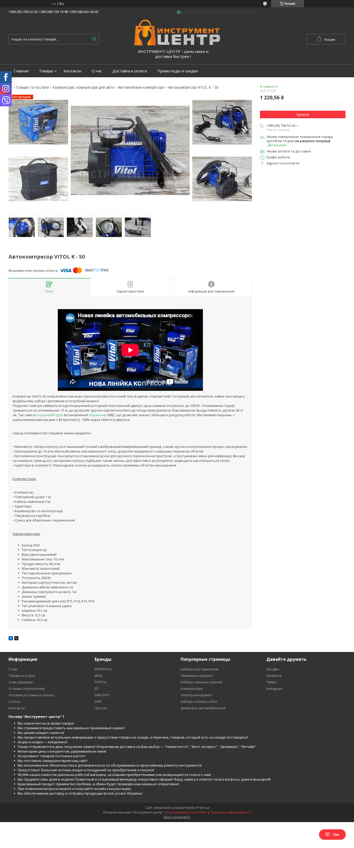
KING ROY (102, 695)
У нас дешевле (21, 682)
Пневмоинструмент (197, 675)
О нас (97, 71)
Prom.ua (203, 807)
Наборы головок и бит (199, 701)
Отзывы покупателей (27, 688)
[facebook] (11, 639)
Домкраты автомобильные (203, 708)
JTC (97, 688)
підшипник (98, 415)
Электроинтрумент (197, 695)
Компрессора (192, 688)
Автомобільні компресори (141, 87)
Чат (336, 834)
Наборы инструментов (199, 669)
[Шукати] (94, 39)
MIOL (98, 675)
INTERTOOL (103, 669)
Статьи (14, 701)
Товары (46, 71)
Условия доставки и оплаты (31, 695)
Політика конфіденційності (230, 812)
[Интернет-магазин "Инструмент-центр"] (177, 32)
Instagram (274, 688)
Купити (302, 114)
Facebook (274, 675)
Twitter (271, 682)
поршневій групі (49, 415)
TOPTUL (101, 682)
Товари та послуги (32, 87)
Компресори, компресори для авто (84, 87)
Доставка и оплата (129, 71)
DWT (98, 701)
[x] (16, 639)
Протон (101, 708)
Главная (21, 71)
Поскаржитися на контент (187, 812)
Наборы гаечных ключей (201, 682)
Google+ (273, 669)
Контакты (72, 71)
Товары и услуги (22, 675)
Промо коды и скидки (177, 71)
